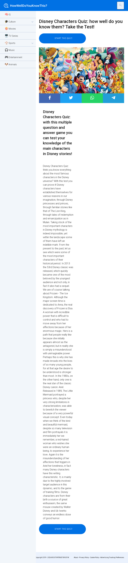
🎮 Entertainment (13, 57)
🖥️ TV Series (11, 35)
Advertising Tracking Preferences (112, 557)
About (76, 557)
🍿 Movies (10, 28)
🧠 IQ (8, 14)
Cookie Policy (94, 557)
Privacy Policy (84, 557)
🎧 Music (10, 50)
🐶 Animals (11, 64)
